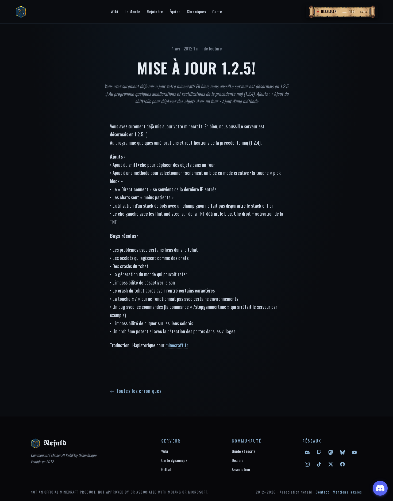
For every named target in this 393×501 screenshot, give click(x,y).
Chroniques (196, 11)
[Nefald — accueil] (21, 12)
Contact (322, 492)
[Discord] (307, 452)
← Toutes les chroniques (135, 390)
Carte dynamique (174, 460)
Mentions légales (347, 492)
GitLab (166, 469)
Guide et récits (243, 451)
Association (241, 469)
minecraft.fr (176, 345)
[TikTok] (319, 464)
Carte (217, 11)
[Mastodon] (331, 452)
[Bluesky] (342, 452)
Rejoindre (155, 11)
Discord (238, 460)
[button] (342, 11)
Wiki (114, 11)
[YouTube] (354, 452)
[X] (331, 464)
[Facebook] (342, 464)
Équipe (175, 11)
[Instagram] (307, 464)
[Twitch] (319, 452)
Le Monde (132, 11)
